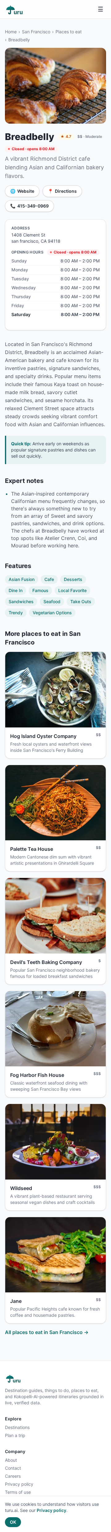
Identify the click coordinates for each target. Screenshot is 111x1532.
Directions (62, 191)
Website (22, 191)
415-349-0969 (29, 205)
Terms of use (18, 1492)
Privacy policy (19, 1484)
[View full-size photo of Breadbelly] (55, 86)
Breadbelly (19, 39)
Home (11, 31)
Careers (13, 1476)
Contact (13, 1468)
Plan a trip (15, 1435)
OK (13, 1522)
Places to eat (69, 31)
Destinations (17, 1427)
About (11, 1460)
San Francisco (36, 31)
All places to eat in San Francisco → (46, 1332)
